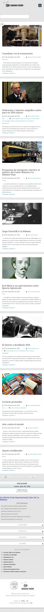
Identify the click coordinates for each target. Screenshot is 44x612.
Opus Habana (7, 567)
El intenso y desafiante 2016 (16, 345)
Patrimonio (5, 123)
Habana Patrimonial (9, 564)
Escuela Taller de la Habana (11, 552)
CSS (27, 601)
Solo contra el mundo (13, 424)
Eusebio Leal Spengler (10, 555)
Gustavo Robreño (33, 428)
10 (18, 477)
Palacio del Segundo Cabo (11, 569)
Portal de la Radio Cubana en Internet (14, 571)
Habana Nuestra (8, 562)
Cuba (32, 118)
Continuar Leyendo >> (8, 73)
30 (24, 477)
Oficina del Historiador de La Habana (22, 121)
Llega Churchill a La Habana (16, 231)
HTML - (23, 601)
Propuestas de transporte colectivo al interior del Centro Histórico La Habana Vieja (21, 172)
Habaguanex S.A (8, 557)
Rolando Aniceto (33, 235)
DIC (31, 603)
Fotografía (5, 353)
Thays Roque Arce (33, 348)
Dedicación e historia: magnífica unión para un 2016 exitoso (21, 111)
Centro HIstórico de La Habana (20, 118)
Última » (34, 477)
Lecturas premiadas (12, 402)
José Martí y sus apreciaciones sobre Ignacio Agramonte (20, 287)
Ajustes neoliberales (12, 451)
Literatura (23, 408)
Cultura (31, 351)
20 (21, 477)
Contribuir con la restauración (17, 54)
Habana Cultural (8, 559)
